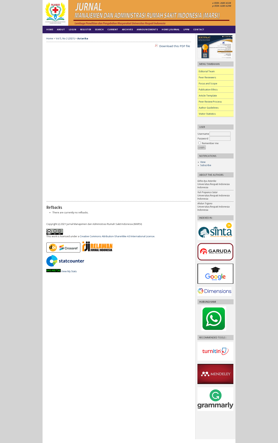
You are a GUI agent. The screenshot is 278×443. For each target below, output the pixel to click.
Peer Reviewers (207, 77)
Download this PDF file (174, 46)
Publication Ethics (208, 89)
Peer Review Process (210, 101)
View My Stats (69, 271)
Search (99, 29)
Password (203, 138)
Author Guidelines (208, 107)
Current (112, 29)
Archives (127, 29)
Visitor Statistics (207, 113)
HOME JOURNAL (170, 29)
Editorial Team (207, 71)
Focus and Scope (208, 83)
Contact (198, 29)
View (202, 162)
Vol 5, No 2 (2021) (65, 38)
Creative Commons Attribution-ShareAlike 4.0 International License (117, 236)
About (61, 29)
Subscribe (205, 165)
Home (49, 29)
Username (203, 133)
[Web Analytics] (53, 271)
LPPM (186, 29)
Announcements (147, 29)
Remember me (210, 143)
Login (72, 29)
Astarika (82, 38)
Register (85, 29)
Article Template (208, 95)
